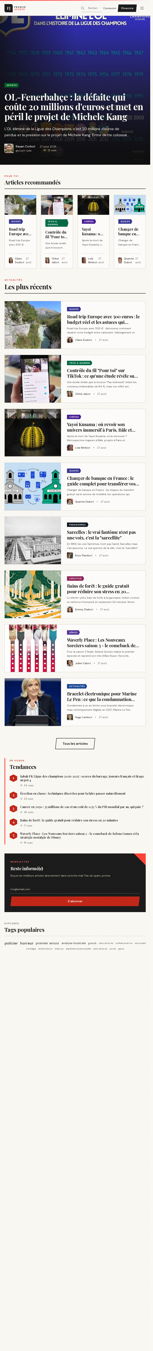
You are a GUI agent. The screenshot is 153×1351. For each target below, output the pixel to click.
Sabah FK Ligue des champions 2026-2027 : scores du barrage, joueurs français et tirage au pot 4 (82, 778)
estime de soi (45, 948)
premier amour (47, 943)
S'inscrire (127, 8)
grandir (92, 943)
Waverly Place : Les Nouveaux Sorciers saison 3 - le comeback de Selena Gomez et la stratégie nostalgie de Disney (79, 835)
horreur (27, 943)
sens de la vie (106, 943)
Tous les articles (75, 743)
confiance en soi (123, 943)
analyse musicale (74, 943)
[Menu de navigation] (142, 8)
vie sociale (140, 943)
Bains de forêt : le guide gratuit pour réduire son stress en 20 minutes (69, 820)
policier (11, 943)
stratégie (31, 948)
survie (113, 948)
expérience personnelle (78, 948)
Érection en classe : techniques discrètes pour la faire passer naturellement (72, 793)
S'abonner (75, 901)
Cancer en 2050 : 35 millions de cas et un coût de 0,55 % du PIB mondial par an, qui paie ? (81, 807)
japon (121, 948)
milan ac (59, 948)
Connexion (109, 8)
